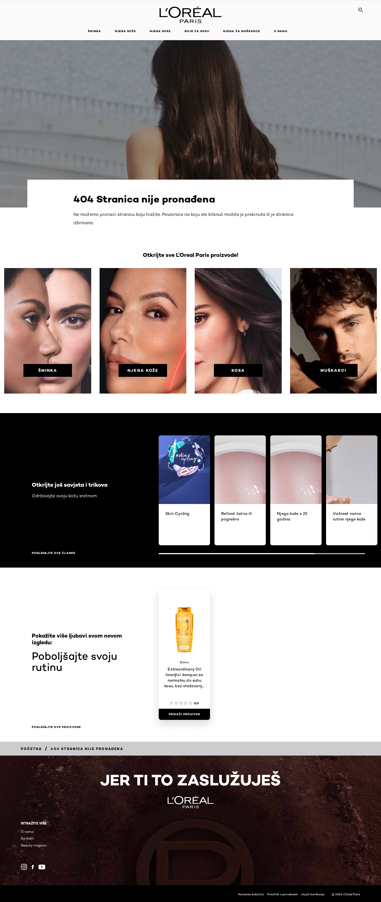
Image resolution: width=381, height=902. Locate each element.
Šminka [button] (94, 31)
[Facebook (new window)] (33, 867)
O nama (27, 831)
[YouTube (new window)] (41, 867)
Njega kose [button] (160, 31)
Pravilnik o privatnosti (282, 894)
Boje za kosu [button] (197, 31)
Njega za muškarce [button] (241, 31)
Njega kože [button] (125, 31)
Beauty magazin (34, 845)
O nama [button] (281, 31)
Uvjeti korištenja (312, 894)
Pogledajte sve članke (53, 553)
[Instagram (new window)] (24, 867)
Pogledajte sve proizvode (56, 727)
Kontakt (27, 838)
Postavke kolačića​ (251, 894)
